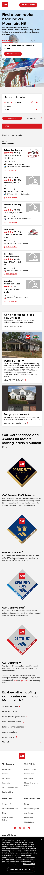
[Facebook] (15, 828)
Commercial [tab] (20, 41)
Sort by (4, 141)
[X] (20, 828)
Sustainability (7, 792)
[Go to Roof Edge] (33, 232)
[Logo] (5, 7)
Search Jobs (29, 774)
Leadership (6, 778)
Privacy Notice (29, 864)
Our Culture (28, 778)
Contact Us (6, 804)
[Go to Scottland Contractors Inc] (33, 257)
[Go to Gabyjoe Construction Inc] (33, 284)
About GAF (6, 769)
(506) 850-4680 (10, 247)
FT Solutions (29, 822)
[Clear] (31, 100)
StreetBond (28, 818)
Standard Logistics (31, 809)
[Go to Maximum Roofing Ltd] (33, 208)
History (4, 774)
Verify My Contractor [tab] (34, 41)
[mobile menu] (40, 5)
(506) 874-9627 (10, 302)
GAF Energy (28, 813)
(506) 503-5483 (10, 198)
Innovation (6, 783)
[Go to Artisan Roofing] (33, 181)
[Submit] (36, 100)
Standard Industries (10, 787)
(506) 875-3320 (10, 171)
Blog (4, 813)
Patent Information (10, 809)
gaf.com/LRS (25, 680)
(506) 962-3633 (10, 275)
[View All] (14, 162)
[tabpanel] (22, 50)
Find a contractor (28, 5)
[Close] (41, 839)
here (15, 680)
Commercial (31, 118)
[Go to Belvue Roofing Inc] (33, 153)
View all (5, 742)
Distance (8, 106)
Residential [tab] (7, 41)
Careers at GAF (30, 769)
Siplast (27, 804)
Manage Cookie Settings (20, 870)
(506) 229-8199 (10, 223)
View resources (13, 54)
